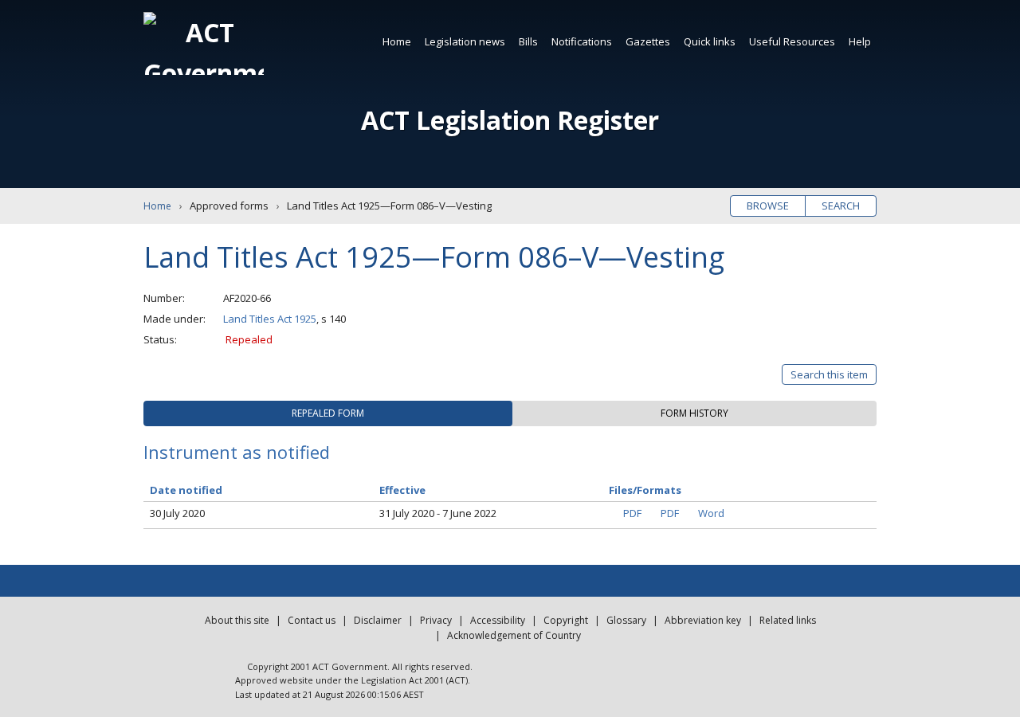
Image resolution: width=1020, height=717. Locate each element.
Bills (528, 41)
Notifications (581, 41)
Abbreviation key (703, 620)
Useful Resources (792, 41)
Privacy (436, 620)
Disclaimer (378, 620)
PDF (632, 513)
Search (841, 205)
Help (860, 41)
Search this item (829, 374)
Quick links (710, 41)
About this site (237, 620)
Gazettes (648, 41)
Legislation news (465, 41)
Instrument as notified (236, 452)
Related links (787, 620)
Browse (768, 205)
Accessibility (497, 620)
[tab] (327, 413)
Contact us (311, 620)
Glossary (626, 620)
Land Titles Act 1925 (269, 318)
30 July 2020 (177, 513)
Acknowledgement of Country (514, 635)
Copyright (565, 620)
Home (396, 41)
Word (711, 513)
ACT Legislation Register (510, 120)
